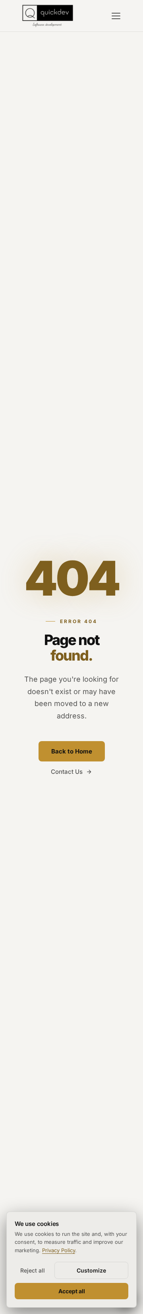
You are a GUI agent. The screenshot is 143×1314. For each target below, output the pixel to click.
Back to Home (71, 751)
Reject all (32, 1270)
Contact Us (67, 771)
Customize (91, 1270)
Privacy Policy (58, 1250)
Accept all (71, 1291)
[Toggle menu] (116, 16)
